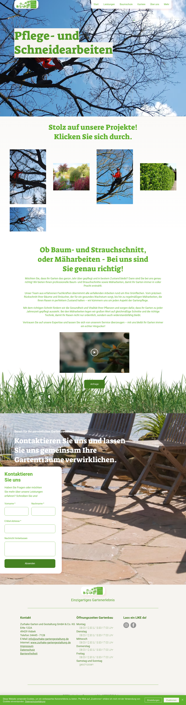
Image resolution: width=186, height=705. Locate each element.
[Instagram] (126, 625)
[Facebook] (133, 625)
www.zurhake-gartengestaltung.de (51, 642)
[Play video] (94, 352)
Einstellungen (153, 700)
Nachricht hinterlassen (16, 538)
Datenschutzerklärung (35, 701)
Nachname (37, 504)
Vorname (9, 504)
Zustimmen (171, 700)
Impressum (26, 646)
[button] (109, 4)
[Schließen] (182, 700)
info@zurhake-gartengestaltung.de (48, 638)
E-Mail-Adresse (12, 521)
